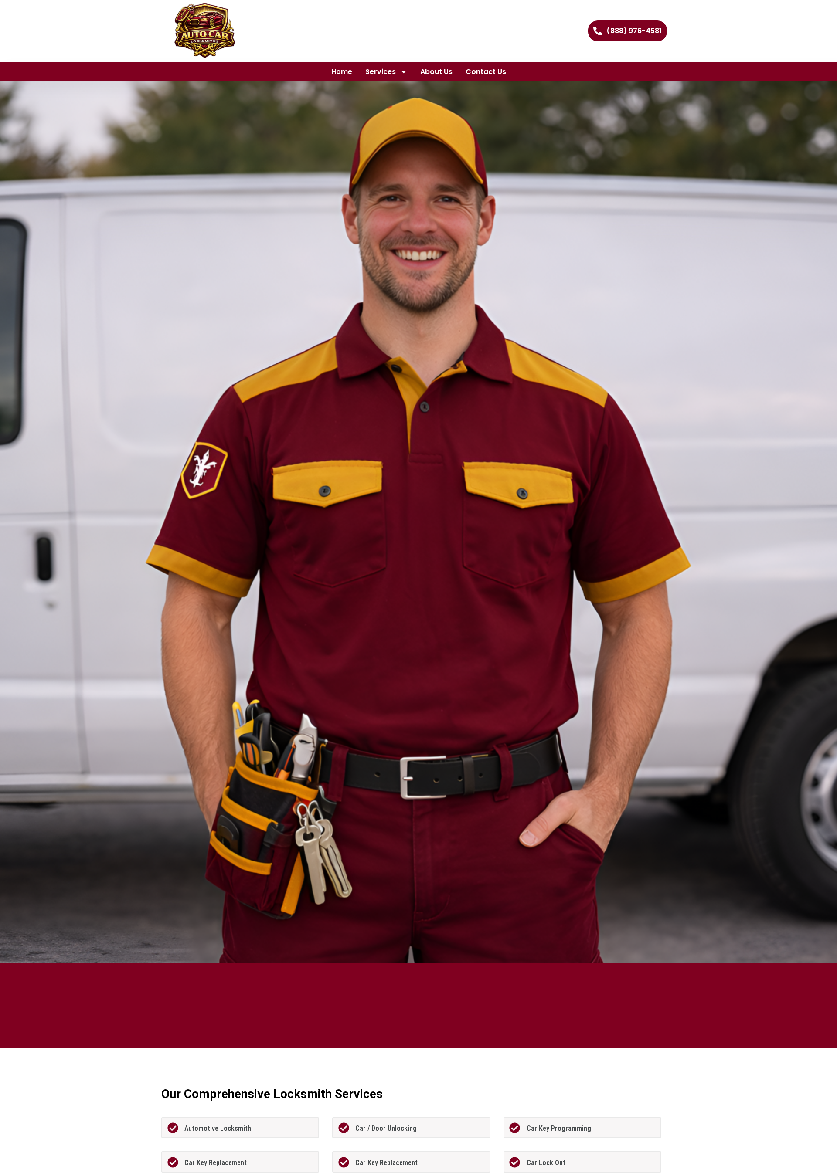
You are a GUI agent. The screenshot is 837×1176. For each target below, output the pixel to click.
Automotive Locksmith (217, 1128)
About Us (436, 72)
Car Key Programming (559, 1128)
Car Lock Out (546, 1163)
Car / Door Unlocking (386, 1128)
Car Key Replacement (215, 1163)
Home (341, 72)
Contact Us (486, 72)
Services (380, 72)
